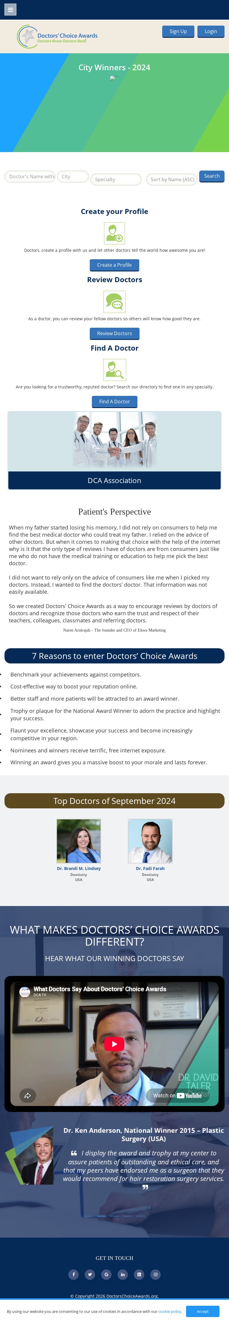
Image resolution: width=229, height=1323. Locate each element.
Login (211, 31)
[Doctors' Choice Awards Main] (57, 36)
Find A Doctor (114, 401)
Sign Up (178, 31)
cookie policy (169, 1311)
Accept (203, 1311)
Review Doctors (114, 333)
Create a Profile (114, 265)
